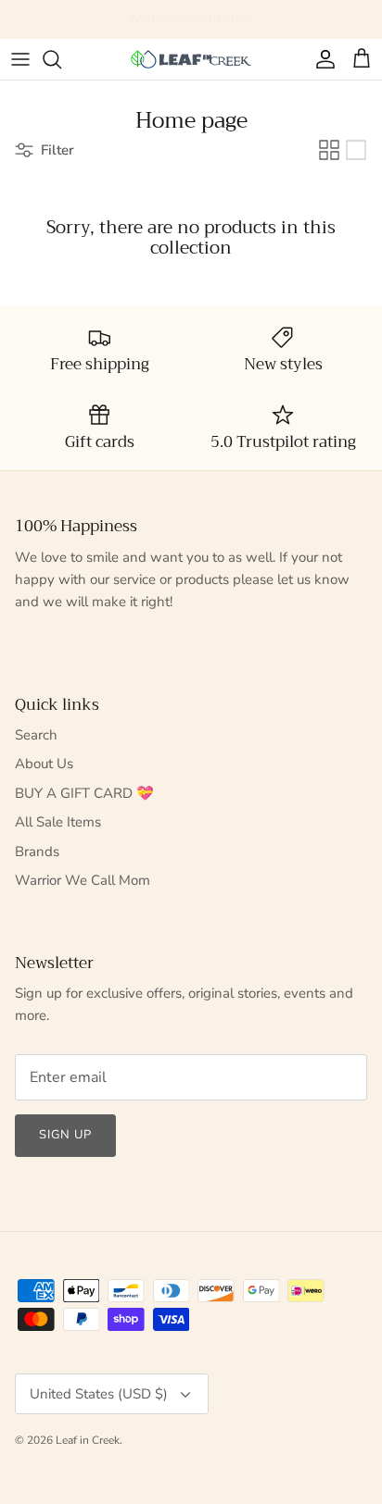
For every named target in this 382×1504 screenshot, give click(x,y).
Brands (37, 851)
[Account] (320, 59)
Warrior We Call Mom (82, 880)
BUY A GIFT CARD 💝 (84, 793)
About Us (44, 763)
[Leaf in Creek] (191, 59)
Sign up (65, 1134)
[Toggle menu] (20, 59)
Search (36, 735)
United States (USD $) (99, 1394)
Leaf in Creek (88, 1440)
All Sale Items (58, 822)
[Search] (61, 59)
